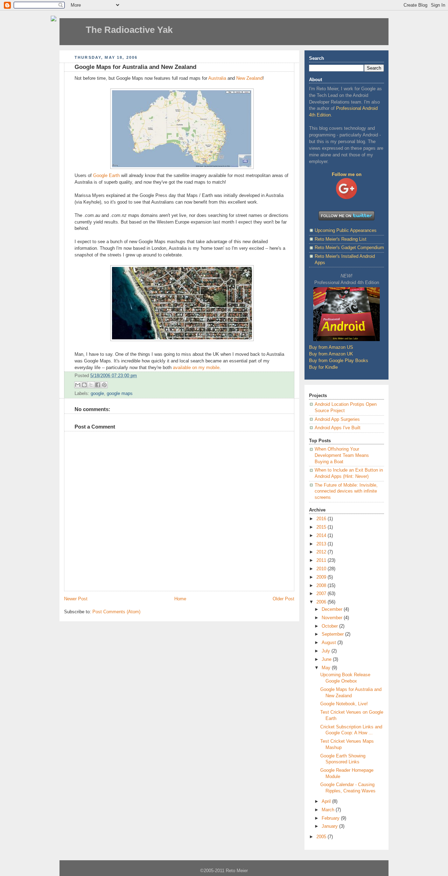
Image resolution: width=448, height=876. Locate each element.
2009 (322, 577)
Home (180, 598)
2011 (322, 560)
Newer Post (76, 598)
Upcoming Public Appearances (346, 230)
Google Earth (106, 175)
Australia (217, 78)
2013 (322, 544)
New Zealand (249, 78)
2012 (322, 552)
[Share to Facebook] (97, 384)
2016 (322, 518)
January (330, 826)
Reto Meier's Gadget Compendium (349, 247)
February (331, 818)
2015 (322, 527)
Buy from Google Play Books (338, 360)
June (327, 659)
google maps (120, 393)
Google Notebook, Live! (344, 703)
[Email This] (77, 384)
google (97, 393)
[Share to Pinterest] (104, 384)
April (327, 801)
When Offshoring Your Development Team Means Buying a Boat (342, 455)
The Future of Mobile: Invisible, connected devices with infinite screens (346, 491)
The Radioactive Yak (129, 29)
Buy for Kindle (323, 367)
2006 (322, 602)
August (329, 642)
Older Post (283, 598)
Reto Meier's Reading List (340, 239)
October (330, 626)
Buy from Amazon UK (331, 354)
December (333, 609)
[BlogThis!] (84, 384)
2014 (322, 535)
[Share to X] (91, 384)
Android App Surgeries (337, 419)
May (327, 667)
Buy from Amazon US (331, 347)
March (329, 809)
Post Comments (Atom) (116, 611)
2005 (322, 836)
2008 (322, 585)
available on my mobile (196, 367)
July (326, 651)
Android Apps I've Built (337, 427)
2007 (322, 593)
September (333, 634)
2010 (322, 568)
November (333, 617)
